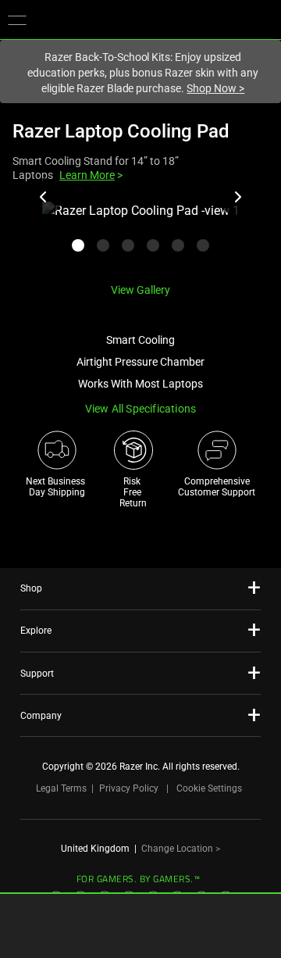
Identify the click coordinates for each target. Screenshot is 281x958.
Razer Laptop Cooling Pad (120, 131)
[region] (140, 235)
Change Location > (180, 848)
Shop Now (215, 88)
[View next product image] (237, 197)
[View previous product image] (43, 197)
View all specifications (141, 408)
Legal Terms (61, 788)
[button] (17, 19)
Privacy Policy (128, 788)
